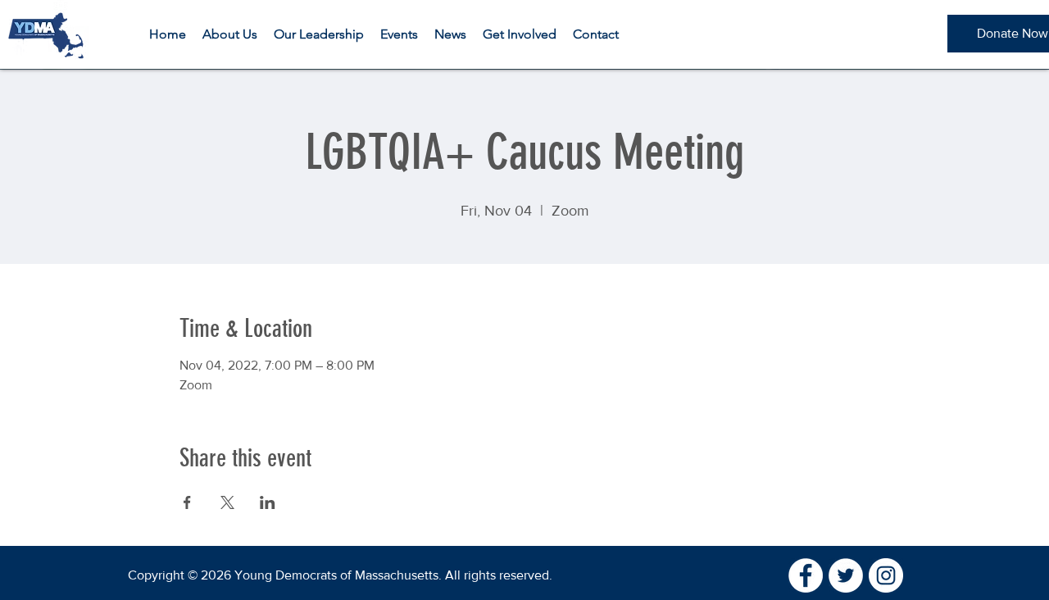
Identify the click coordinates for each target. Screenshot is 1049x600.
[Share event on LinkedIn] (267, 502)
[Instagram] (886, 575)
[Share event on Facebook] (187, 502)
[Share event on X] (227, 502)
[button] (230, 34)
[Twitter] (846, 575)
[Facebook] (805, 575)
